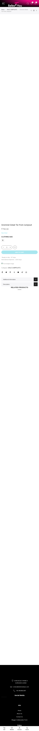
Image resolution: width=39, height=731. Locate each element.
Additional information (9, 279)
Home (2, 9)
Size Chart (4, 233)
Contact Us (19, 716)
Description (6, 284)
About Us (19, 713)
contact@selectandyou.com (21, 687)
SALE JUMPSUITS (12, 9)
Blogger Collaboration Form (19, 720)
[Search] (28, 3)
